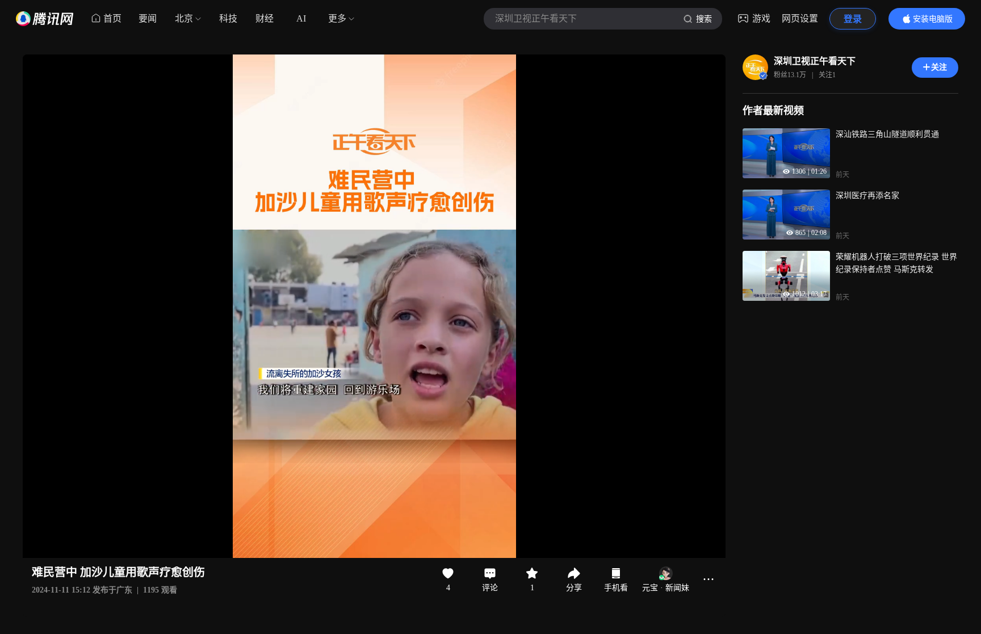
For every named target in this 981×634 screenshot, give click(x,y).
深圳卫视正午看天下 (815, 61)
